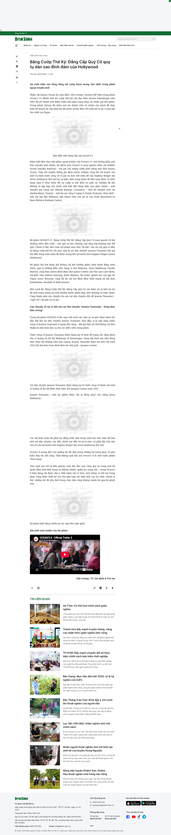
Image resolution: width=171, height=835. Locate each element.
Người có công (40, 45)
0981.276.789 (35, 826)
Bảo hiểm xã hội (67, 45)
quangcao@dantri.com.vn (103, 805)
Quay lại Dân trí (21, 33)
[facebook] (17, 56)
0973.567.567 (96, 819)
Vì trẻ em (53, 45)
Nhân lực (27, 45)
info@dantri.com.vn (63, 826)
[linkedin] (17, 66)
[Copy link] (17, 71)
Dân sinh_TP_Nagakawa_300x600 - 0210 (137, 57)
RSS (91, 826)
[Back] (17, 82)
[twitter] (17, 61)
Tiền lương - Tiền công (106, 45)
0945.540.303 (99, 802)
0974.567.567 (110, 819)
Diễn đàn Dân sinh (126, 45)
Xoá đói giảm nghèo (85, 45)
